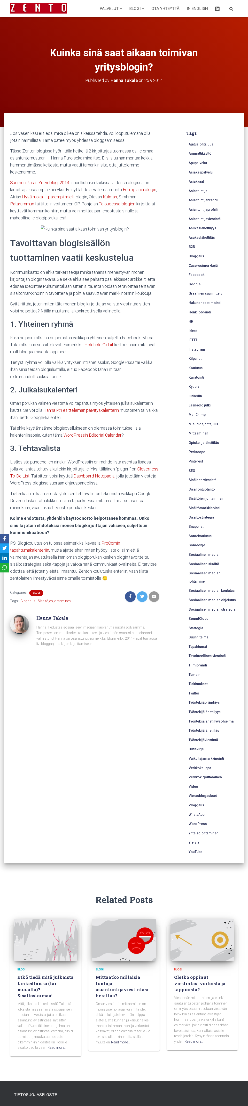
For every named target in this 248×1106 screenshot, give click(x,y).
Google (195, 284)
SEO (192, 471)
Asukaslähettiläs (202, 237)
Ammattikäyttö (200, 153)
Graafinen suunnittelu (205, 293)
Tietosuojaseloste (35, 1094)
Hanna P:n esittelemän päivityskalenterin (81, 410)
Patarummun (22, 203)
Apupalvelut (198, 163)
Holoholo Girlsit (99, 344)
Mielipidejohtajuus (203, 424)
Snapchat (196, 526)
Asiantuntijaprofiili (203, 209)
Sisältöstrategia (201, 517)
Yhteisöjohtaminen (203, 833)
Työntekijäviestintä (203, 740)
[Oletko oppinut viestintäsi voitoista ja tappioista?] (202, 940)
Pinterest (196, 461)
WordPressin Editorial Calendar (92, 435)
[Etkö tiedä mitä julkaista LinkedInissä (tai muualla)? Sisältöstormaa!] (46, 940)
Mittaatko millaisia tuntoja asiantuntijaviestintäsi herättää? (122, 986)
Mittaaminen (198, 433)
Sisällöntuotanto (202, 489)
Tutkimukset (198, 684)
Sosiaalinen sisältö (204, 564)
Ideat (193, 331)
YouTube (195, 852)
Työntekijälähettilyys (205, 712)
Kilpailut (195, 359)
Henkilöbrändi (200, 312)
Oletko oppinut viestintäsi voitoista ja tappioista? (199, 983)
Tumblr (194, 675)
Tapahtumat (198, 647)
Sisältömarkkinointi (204, 508)
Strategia (196, 628)
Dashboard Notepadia (94, 475)
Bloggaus (28, 601)
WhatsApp (196, 815)
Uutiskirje (196, 749)
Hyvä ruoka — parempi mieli (48, 196)
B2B (192, 247)
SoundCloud (199, 619)
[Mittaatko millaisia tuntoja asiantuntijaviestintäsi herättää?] (124, 940)
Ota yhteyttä (165, 8)
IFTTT (193, 340)
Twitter (194, 693)
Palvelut (110, 8)
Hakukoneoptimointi (205, 303)
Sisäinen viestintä (203, 480)
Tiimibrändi (198, 665)
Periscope (197, 452)
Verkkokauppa (200, 768)
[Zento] (39, 8)
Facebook (196, 275)
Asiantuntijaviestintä (205, 219)
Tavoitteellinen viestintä (207, 656)
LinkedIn (195, 396)
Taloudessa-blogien (117, 203)
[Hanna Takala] (19, 624)
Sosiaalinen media (203, 555)
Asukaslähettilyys (202, 228)
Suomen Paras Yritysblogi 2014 (39, 182)
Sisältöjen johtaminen (54, 601)
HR (191, 321)
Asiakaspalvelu (201, 172)
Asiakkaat (196, 181)
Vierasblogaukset (203, 796)
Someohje (197, 545)
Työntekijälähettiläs (204, 730)
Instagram (197, 349)
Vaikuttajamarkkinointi (206, 758)
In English (197, 8)
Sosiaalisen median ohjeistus (212, 600)
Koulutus (196, 368)
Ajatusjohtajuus (201, 144)
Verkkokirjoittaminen (205, 777)
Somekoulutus (200, 536)
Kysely (194, 387)
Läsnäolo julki (200, 405)
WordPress (198, 824)
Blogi (135, 8)
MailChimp (197, 415)
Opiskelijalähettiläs (204, 443)
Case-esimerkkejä (203, 265)
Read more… (56, 1047)
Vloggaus (196, 805)
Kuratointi (196, 377)
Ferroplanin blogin (139, 189)
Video (193, 786)
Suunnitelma (199, 637)
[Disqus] (85, 719)
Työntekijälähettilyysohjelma (211, 721)
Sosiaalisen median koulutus (212, 591)
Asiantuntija (198, 191)
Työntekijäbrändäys (204, 702)
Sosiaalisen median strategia (212, 609)
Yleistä (194, 842)
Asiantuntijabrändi (203, 200)
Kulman (110, 196)
